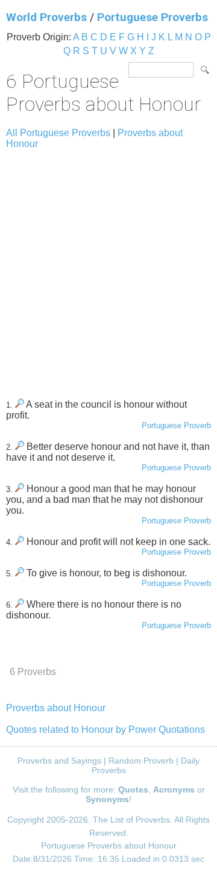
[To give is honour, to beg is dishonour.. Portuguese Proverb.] (19, 573)
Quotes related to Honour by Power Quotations (105, 729)
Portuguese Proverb (176, 425)
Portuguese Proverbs (152, 17)
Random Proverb (141, 760)
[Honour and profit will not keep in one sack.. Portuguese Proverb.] (19, 542)
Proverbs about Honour (55, 708)
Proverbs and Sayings (59, 760)
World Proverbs (46, 17)
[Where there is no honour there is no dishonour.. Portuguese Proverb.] (19, 604)
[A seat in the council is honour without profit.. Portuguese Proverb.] (19, 404)
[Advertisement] (108, 268)
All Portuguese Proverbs (58, 133)
